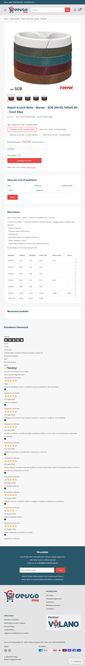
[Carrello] (79, 10)
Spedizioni (50, 602)
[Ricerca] (67, 10)
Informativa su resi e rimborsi (14, 623)
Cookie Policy (9, 630)
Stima (12, 197)
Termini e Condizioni (11, 620)
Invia (60, 570)
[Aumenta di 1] (36, 149)
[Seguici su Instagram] (9, 650)
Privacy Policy (32, 576)
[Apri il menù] (5, 10)
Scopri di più (30, 167)
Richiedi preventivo (53, 605)
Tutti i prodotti (14, 19)
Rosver (10, 117)
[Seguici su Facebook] (5, 650)
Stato (9, 185)
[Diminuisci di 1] (25, 149)
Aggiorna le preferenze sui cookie (16, 633)
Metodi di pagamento (54, 599)
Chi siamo (49, 595)
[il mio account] (75, 10)
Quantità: (10, 149)
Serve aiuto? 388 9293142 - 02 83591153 (19, 2)
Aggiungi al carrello (25, 160)
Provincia (38, 185)
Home (6, 19)
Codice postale (67, 185)
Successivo (17, 377)
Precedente (8, 377)
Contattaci (50, 609)
